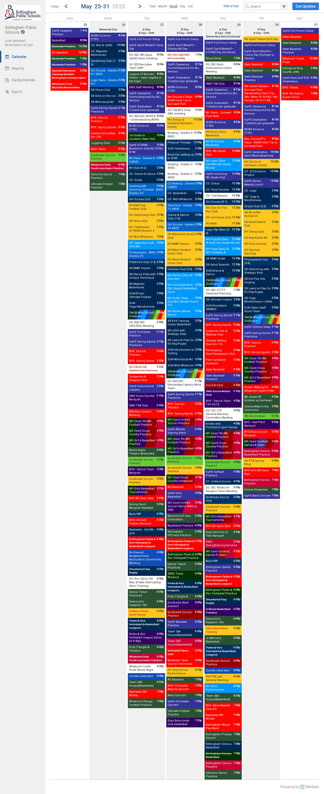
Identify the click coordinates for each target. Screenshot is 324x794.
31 (316, 25)
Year (152, 6)
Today (55, 6)
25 (85, 25)
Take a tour (231, 6)
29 (238, 25)
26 (123, 25)
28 (200, 25)
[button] (103, 6)
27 (162, 25)
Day (182, 6)
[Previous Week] (66, 6)
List (190, 6)
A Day (146, 29)
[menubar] (171, 6)
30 (277, 25)
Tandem (312, 786)
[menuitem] (152, 6)
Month (162, 6)
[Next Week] (140, 6)
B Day (184, 29)
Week (173, 6)
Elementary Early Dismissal (223, 36)
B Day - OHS (146, 33)
